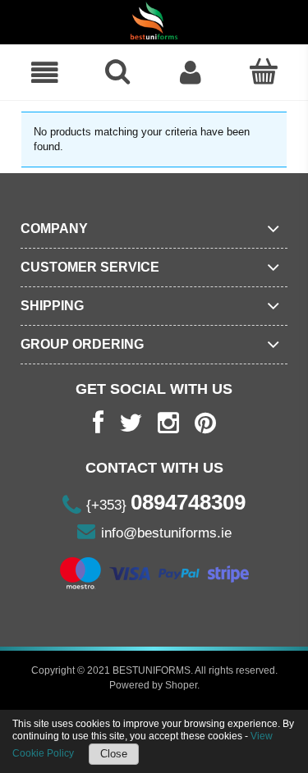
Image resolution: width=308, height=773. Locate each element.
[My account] (191, 72)
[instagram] (168, 423)
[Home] (154, 20)
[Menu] (44, 72)
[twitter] (130, 423)
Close (113, 754)
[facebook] (98, 423)
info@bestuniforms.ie (166, 533)
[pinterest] (205, 423)
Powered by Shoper (153, 685)
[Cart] (263, 71)
